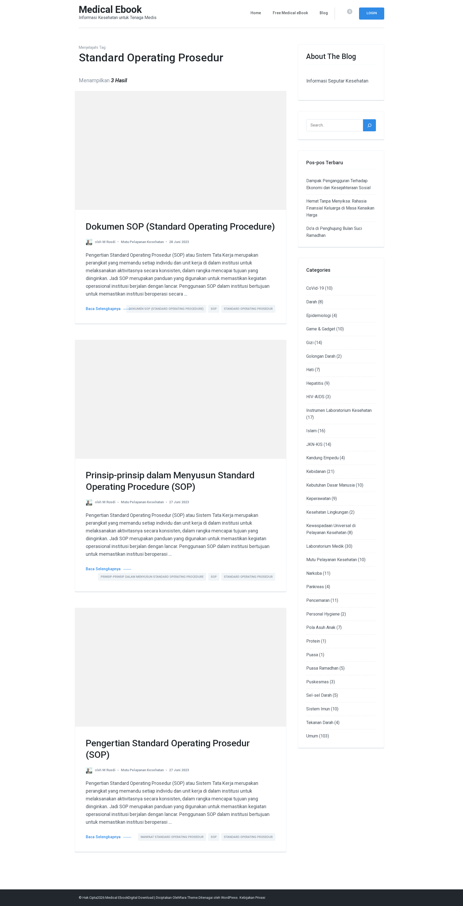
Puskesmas (317, 681)
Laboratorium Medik (325, 546)
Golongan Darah (320, 356)
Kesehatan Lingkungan (327, 512)
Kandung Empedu (322, 457)
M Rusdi (108, 242)
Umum (312, 736)
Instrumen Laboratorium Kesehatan (339, 410)
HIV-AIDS (315, 396)
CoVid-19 (315, 288)
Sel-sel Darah (319, 695)
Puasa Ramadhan (322, 668)
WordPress (229, 898)
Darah (311, 301)
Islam (311, 430)
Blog (324, 13)
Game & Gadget (320, 328)
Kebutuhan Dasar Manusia (330, 485)
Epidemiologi (318, 315)
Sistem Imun (318, 708)
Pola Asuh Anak (320, 627)
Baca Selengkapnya (103, 309)
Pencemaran (318, 600)
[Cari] (369, 125)
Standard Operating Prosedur (248, 309)
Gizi (309, 342)
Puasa (312, 654)
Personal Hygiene (323, 614)
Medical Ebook (110, 9)
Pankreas (315, 586)
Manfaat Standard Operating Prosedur (172, 837)
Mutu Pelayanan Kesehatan (142, 242)
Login (372, 13)
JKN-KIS (314, 444)
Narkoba (314, 573)
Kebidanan (316, 471)
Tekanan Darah (319, 722)
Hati (310, 369)
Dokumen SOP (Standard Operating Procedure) (180, 226)
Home (256, 13)
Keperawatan (318, 498)
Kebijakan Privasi (252, 898)
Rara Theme (189, 898)
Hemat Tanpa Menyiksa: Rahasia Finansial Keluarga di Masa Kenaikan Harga (340, 208)
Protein (313, 641)
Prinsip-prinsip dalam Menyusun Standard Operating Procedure (152, 577)
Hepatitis (314, 383)
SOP (214, 309)
